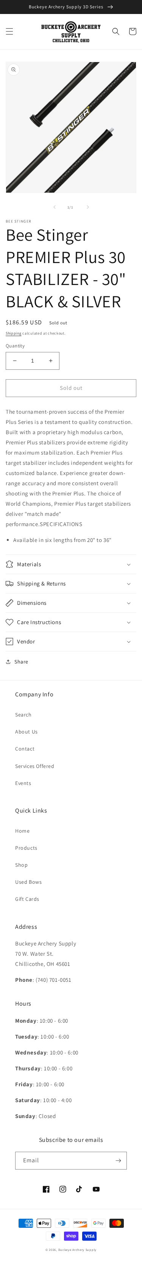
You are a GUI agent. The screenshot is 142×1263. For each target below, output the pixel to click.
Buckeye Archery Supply (77, 1249)
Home (22, 830)
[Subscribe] (118, 1161)
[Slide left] (54, 207)
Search (23, 714)
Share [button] (21, 661)
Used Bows (28, 881)
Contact (24, 748)
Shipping (14, 333)
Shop (21, 864)
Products (26, 847)
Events (23, 783)
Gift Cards (27, 898)
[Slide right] (88, 207)
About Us (26, 731)
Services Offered (35, 766)
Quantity (15, 346)
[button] (9, 31)
